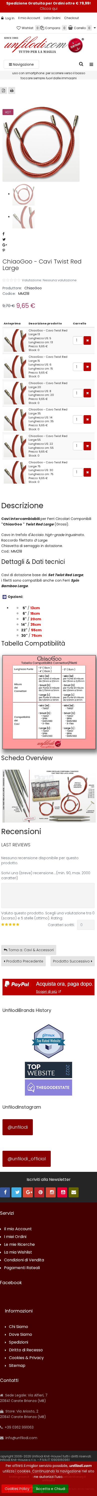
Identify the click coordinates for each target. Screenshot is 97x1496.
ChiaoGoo (33, 288)
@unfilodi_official (26, 1159)
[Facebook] (5, 1192)
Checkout (71, 18)
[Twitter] (16, 1192)
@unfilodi (17, 1127)
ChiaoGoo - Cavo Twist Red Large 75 (48, 464)
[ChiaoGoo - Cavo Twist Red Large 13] (15, 340)
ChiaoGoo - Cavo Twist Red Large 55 (48, 438)
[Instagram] (51, 1192)
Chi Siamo (18, 1327)
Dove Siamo (20, 1334)
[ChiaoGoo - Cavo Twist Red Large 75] (15, 472)
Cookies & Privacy (26, 1358)
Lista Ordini (52, 18)
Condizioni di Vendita (24, 1260)
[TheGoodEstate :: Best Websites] (48, 1078)
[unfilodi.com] (44, 46)
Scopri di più (46, 991)
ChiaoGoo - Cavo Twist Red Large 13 (48, 332)
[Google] (28, 1192)
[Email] (74, 1192)
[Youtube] (62, 1192)
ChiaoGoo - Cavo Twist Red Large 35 (48, 411)
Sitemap (17, 1365)
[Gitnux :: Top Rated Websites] (48, 1040)
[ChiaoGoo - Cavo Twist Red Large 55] (15, 446)
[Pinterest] (39, 1192)
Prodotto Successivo (71, 961)
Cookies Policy (17, 1488)
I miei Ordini (15, 1237)
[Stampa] (11, 90)
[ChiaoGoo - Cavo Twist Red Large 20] (15, 393)
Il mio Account (29, 18)
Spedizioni (18, 1342)
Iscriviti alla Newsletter (49, 1179)
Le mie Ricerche (19, 1244)
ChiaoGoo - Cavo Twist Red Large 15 (48, 359)
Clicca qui (48, 8)
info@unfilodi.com (20, 1437)
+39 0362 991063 (19, 1427)
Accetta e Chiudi (50, 1488)
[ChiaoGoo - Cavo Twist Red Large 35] (15, 419)
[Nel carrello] (87, 340)
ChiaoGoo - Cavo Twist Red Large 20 (48, 385)
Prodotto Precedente (24, 961)
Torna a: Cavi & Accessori (31, 949)
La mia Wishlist (18, 1252)
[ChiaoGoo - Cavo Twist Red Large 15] (15, 367)
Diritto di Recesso (26, 1350)
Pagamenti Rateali (22, 1268)
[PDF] (3, 90)
